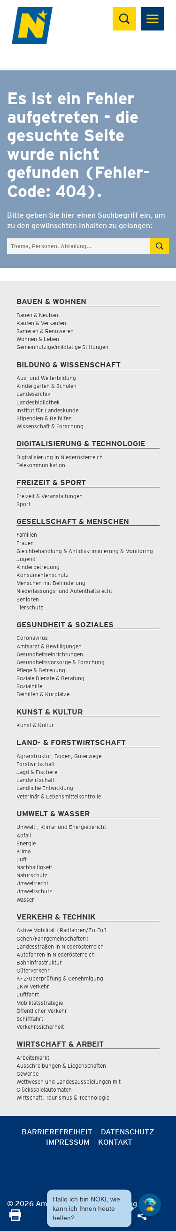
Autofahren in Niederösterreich (55, 954)
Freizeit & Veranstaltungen (49, 496)
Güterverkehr (33, 970)
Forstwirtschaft (35, 763)
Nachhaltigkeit (34, 867)
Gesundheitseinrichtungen (49, 654)
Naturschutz (31, 875)
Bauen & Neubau (37, 315)
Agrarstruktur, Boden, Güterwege (58, 756)
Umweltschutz (34, 891)
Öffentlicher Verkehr (41, 1010)
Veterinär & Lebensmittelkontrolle (58, 796)
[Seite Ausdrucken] (15, 1218)
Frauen (25, 543)
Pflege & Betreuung (40, 670)
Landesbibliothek (38, 402)
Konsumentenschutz (42, 574)
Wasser (25, 899)
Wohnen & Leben (37, 338)
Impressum (68, 1142)
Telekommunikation (40, 465)
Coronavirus (32, 637)
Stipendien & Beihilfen (44, 418)
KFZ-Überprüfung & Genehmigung (59, 978)
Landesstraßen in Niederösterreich (60, 946)
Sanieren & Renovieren (45, 330)
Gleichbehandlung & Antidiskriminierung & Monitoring (84, 551)
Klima (23, 851)
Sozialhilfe (29, 686)
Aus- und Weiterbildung (46, 377)
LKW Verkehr (32, 986)
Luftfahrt (27, 994)
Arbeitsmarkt (32, 1057)
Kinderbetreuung (38, 566)
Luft (21, 859)
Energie (26, 843)
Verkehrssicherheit (40, 1026)
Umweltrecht (32, 883)
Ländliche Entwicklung (44, 787)
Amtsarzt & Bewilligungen (49, 646)
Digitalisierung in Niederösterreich (59, 457)
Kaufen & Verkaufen (41, 323)
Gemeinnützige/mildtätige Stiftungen (62, 346)
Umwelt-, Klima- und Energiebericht (61, 826)
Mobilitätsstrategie (39, 1002)
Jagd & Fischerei (37, 771)
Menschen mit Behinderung (50, 582)
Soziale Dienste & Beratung (50, 678)
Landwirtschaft (35, 779)
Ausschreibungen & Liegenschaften (61, 1065)
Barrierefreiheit (57, 1131)
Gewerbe (27, 1073)
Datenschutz (127, 1131)
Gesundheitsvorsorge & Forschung (60, 662)
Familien (26, 534)
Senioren (27, 599)
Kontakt (115, 1142)
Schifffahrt (29, 1018)
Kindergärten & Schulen (46, 385)
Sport (23, 504)
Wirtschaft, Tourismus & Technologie (62, 1097)
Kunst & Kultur (35, 725)
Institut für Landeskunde (47, 410)
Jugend (26, 558)
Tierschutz (29, 607)
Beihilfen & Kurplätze (42, 694)
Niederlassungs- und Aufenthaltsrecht (64, 590)
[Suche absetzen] (159, 246)
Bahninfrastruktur (39, 962)
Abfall (23, 835)
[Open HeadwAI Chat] (149, 1204)
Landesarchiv (33, 393)
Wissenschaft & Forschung (50, 426)
